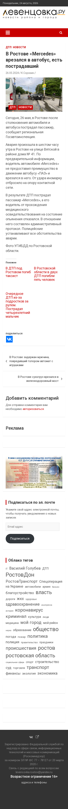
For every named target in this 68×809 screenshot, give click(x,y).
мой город (30, 622)
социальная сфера (15, 662)
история (9, 611)
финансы (13, 673)
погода (11, 637)
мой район (50, 623)
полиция (12, 642)
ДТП (9, 47)
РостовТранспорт (22, 581)
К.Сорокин (27, 72)
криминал (16, 616)
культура (34, 617)
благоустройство (20, 593)
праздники (46, 642)
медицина (12, 623)
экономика (47, 673)
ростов (46, 648)
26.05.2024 (12, 72)
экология (29, 673)
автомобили (33, 586)
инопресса (46, 605)
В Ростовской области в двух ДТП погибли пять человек (46, 274)
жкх (20, 598)
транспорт (38, 667)
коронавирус (29, 610)
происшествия (21, 648)
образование (22, 630)
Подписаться (19, 538)
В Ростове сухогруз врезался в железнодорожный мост (38, 379)
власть (44, 592)
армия (46, 586)
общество (46, 629)
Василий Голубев (25, 568)
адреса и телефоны (34, 782)
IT (7, 568)
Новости (19, 47)
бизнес (55, 587)
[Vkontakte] (9, 339)
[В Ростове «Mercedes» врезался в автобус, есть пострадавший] (34, 94)
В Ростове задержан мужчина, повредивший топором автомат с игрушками (31, 361)
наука (8, 630)
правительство (29, 642)
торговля (19, 668)
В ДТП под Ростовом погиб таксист (18, 272)
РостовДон (20, 574)
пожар (22, 636)
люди (46, 617)
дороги (10, 599)
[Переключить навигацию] (8, 32)
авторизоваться (33, 409)
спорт (29, 662)
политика (37, 636)
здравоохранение (23, 604)
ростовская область (30, 655)
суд (8, 668)
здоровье (31, 599)
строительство (47, 662)
